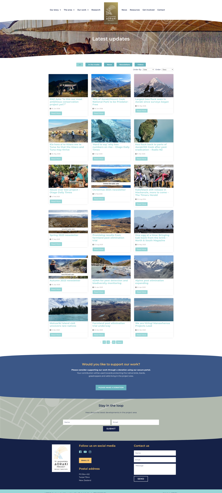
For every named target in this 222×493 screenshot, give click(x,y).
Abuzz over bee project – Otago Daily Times (65, 191)
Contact (161, 10)
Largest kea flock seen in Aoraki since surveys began (152, 100)
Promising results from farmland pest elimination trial (108, 238)
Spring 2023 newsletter (64, 235)
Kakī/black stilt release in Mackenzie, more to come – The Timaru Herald (152, 192)
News (124, 10)
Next (119, 342)
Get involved (148, 10)
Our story (54, 10)
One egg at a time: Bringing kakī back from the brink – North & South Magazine (152, 238)
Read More (56, 113)
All (80, 64)
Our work (81, 10)
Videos (140, 64)
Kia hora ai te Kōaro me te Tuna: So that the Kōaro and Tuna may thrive (67, 147)
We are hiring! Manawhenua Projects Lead (152, 324)
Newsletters (124, 64)
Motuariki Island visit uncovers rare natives (63, 324)
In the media (93, 64)
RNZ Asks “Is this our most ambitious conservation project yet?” (66, 102)
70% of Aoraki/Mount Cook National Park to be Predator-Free (110, 102)
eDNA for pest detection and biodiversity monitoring (110, 282)
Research (95, 10)
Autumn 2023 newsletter (65, 280)
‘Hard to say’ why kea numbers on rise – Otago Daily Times (111, 147)
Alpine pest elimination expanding (149, 282)
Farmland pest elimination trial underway (108, 324)
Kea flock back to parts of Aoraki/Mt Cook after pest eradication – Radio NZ (151, 147)
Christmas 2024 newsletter (109, 189)
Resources (135, 10)
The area (68, 10)
